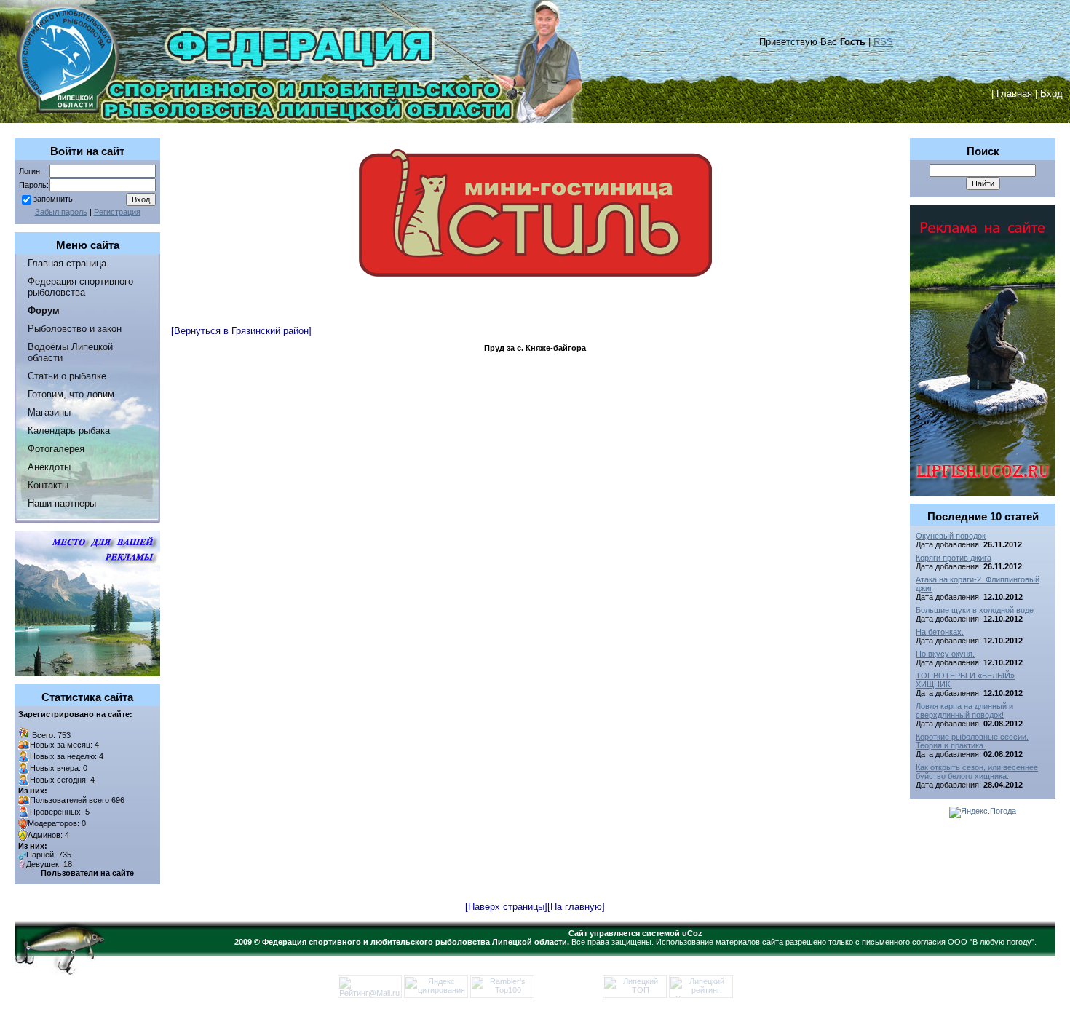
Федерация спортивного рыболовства (80, 287)
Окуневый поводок (951, 535)
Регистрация (117, 211)
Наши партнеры (62, 503)
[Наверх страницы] (506, 906)
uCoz (692, 933)
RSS (883, 41)
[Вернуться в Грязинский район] (241, 330)
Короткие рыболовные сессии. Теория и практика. (972, 741)
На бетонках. (940, 631)
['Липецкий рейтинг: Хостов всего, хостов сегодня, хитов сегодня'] (701, 995)
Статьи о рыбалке (67, 376)
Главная (1014, 93)
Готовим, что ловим (71, 394)
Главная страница (67, 263)
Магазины (49, 412)
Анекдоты (49, 467)
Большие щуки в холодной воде (975, 610)
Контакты (48, 485)
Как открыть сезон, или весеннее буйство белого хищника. (977, 771)
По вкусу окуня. (945, 653)
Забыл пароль (61, 211)
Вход (1051, 93)
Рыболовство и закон (75, 328)
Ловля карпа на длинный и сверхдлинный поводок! (964, 710)
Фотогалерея (56, 448)
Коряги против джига (953, 557)
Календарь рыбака (69, 430)
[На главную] (576, 906)
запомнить (53, 198)
